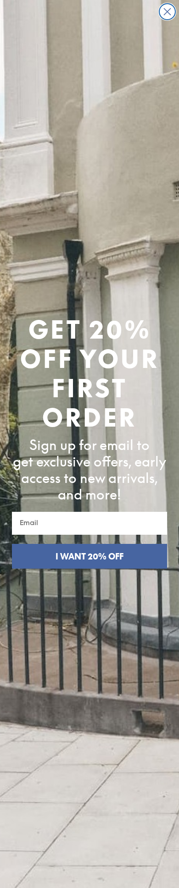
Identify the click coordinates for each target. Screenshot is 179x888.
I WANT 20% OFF (89, 556)
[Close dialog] (167, 12)
